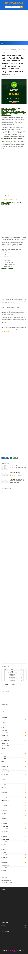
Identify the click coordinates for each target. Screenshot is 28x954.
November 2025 (14, 740)
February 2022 (14, 857)
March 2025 (14, 761)
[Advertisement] (14, 26)
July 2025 (14, 751)
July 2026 (14, 720)
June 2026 (14, 722)
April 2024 (14, 790)
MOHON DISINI (5, 331)
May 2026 (14, 725)
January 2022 (14, 860)
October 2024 (14, 774)
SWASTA (14, 928)
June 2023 (14, 816)
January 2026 (14, 735)
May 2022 (14, 849)
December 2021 (14, 862)
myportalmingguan (6, 74)
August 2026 (14, 717)
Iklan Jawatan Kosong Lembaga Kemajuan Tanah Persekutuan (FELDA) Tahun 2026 (17, 481)
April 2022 (14, 852)
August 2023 (14, 810)
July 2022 (14, 844)
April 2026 (14, 727)
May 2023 (14, 818)
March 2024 (14, 792)
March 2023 (14, 823)
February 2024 (14, 795)
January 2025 (14, 766)
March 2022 (14, 854)
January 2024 (14, 797)
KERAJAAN (7, 48)
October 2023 (14, 805)
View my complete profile (6, 882)
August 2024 (14, 779)
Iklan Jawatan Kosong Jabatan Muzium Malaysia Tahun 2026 (17, 473)
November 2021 (14, 865)
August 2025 (14, 748)
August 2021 (14, 867)
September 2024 (14, 777)
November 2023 (14, 803)
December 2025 (14, 738)
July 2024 (14, 782)
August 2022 (14, 841)
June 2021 (14, 870)
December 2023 (14, 800)
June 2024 (14, 784)
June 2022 (14, 847)
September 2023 (14, 808)
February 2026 (14, 732)
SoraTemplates (11, 950)
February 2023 (14, 826)
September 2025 (14, 745)
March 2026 (14, 730)
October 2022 (14, 836)
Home (2, 48)
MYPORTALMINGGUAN (14, 3)
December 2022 (14, 831)
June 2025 (14, 753)
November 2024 (14, 771)
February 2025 (14, 764)
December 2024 (14, 769)
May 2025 (14, 756)
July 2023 (14, 813)
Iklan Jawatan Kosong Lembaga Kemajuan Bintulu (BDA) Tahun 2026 (18, 466)
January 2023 (14, 828)
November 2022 (14, 834)
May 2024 (14, 787)
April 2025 (14, 758)
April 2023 (14, 821)
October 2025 (14, 743)
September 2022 (14, 839)
